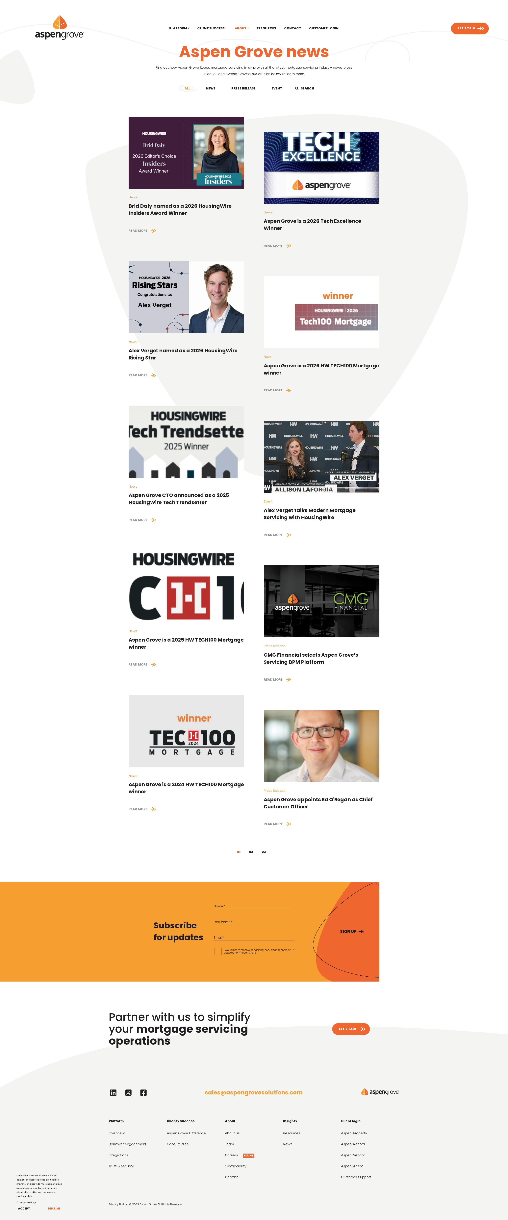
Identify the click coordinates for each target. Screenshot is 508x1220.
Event (276, 88)
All (187, 88)
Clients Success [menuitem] (181, 1121)
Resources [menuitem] (266, 28)
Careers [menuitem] (231, 1155)
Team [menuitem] (229, 1144)
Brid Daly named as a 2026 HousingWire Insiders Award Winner (180, 210)
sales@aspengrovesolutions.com (254, 1093)
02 (251, 852)
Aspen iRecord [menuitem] (353, 1144)
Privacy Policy (118, 1204)
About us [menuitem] (232, 1133)
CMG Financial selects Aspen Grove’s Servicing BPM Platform (311, 658)
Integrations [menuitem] (118, 1155)
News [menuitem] (287, 1144)
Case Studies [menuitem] (178, 1144)
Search (307, 88)
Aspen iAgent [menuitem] (352, 1166)
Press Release (243, 88)
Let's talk (466, 28)
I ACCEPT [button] (23, 1208)
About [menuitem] (240, 28)
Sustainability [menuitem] (235, 1166)
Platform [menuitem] (178, 28)
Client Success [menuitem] (211, 28)
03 (264, 852)
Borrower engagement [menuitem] (127, 1144)
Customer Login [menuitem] (324, 28)
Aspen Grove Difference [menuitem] (186, 1133)
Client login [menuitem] (351, 1121)
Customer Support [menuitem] (356, 1177)
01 (238, 852)
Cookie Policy (24, 1196)
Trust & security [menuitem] (121, 1166)
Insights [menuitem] (290, 1121)
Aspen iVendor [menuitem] (353, 1155)
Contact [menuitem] (292, 28)
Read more (138, 230)
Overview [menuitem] (117, 1133)
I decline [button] (53, 1208)
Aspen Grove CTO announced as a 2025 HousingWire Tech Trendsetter (179, 499)
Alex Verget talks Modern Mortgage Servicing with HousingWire (310, 514)
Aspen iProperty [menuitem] (354, 1133)
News (211, 88)
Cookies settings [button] (26, 1202)
